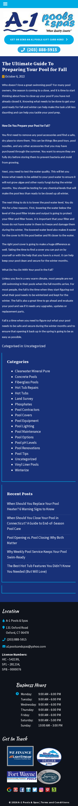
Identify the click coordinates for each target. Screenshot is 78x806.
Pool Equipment (27, 420)
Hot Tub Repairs (26, 387)
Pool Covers (23, 415)
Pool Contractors (27, 409)
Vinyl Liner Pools (27, 464)
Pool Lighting (24, 426)
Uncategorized (35, 346)
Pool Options (24, 437)
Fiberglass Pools (26, 382)
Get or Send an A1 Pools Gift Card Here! (37, 39)
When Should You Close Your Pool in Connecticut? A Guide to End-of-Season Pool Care (35, 523)
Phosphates (23, 404)
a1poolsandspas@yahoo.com (26, 646)
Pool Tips (21, 453)
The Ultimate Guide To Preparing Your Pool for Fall (34, 67)
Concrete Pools (26, 376)
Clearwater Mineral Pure (32, 371)
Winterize (22, 470)
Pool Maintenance (28, 431)
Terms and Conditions (55, 802)
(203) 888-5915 (41, 49)
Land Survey (24, 398)
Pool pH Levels (26, 442)
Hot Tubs (21, 393)
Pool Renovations (27, 448)
